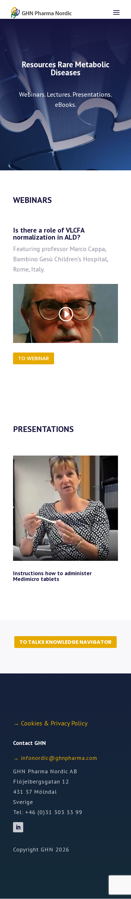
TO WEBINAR (33, 358)
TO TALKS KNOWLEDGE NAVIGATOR (65, 642)
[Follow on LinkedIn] (18, 827)
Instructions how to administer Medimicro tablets (52, 576)
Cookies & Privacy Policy (54, 723)
